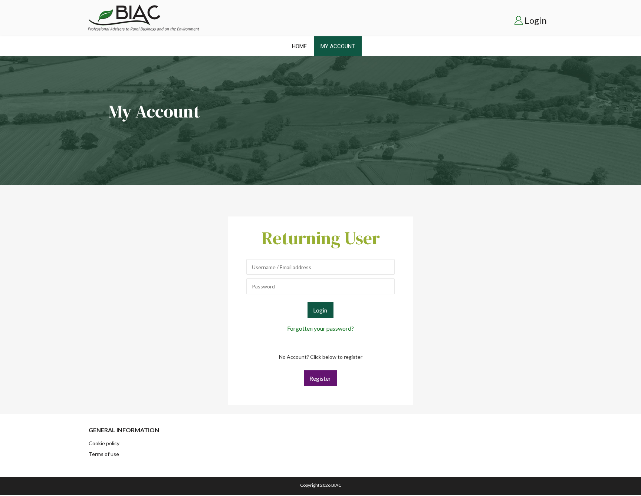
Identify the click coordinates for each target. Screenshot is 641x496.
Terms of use (104, 454)
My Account (337, 46)
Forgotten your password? (320, 328)
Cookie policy (104, 443)
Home (299, 46)
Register (320, 378)
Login (536, 20)
